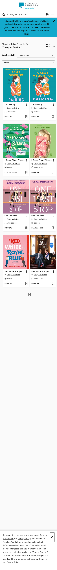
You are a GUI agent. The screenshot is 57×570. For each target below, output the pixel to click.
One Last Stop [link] (11, 216)
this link (14, 27)
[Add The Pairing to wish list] (26, 117)
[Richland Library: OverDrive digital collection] (28, 5)
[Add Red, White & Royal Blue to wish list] (26, 283)
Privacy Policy (24, 538)
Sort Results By (9, 55)
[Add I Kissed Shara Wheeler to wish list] (26, 172)
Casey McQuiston (13, 108)
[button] (48, 46)
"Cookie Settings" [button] (40, 552)
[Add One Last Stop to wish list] (26, 228)
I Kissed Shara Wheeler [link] (15, 160)
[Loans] (47, 15)
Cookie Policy (13, 562)
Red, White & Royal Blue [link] (15, 271)
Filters (6, 63)
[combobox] (23, 14)
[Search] (4, 14)
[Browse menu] (52, 14)
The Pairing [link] (10, 105)
